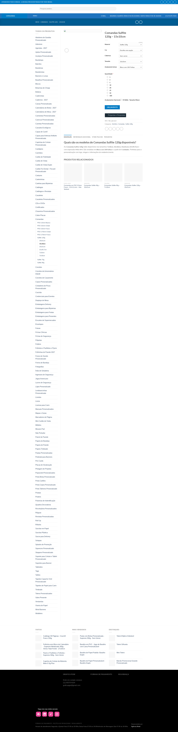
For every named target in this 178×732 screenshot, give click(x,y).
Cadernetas (39, 96)
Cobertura (108, 55)
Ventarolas (39, 601)
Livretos (38, 397)
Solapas (38, 540)
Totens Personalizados (43, 593)
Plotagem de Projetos (43, 469)
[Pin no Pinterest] (117, 128)
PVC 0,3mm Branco (43, 223)
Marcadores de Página (43, 417)
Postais (38, 493)
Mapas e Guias (40, 413)
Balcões (38, 64)
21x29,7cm (43, 249)
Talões (37, 575)
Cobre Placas (40, 215)
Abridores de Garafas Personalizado (43, 39)
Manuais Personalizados (44, 409)
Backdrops (39, 60)
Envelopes (39, 324)
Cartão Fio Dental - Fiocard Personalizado (45, 170)
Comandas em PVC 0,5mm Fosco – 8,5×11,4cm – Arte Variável (73, 187)
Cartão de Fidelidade (43, 157)
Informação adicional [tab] (82, 137)
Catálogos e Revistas (43, 191)
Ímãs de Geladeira (42, 371)
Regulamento (77, 723)
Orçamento (112, 107)
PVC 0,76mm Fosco (43, 234)
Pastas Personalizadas (43, 453)
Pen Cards (39, 461)
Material (107, 44)
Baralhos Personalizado (44, 80)
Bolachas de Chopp (42, 88)
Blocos (37, 84)
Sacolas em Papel (42, 528)
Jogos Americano (41, 379)
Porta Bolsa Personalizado (45, 477)
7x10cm (41, 252)
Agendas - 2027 (41, 48)
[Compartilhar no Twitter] (110, 128)
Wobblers (38, 613)
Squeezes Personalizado (44, 548)
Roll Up (38, 520)
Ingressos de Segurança (44, 375)
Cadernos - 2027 (41, 100)
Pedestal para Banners (43, 457)
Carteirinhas (39, 179)
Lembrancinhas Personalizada (41, 392)
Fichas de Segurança (43, 336)
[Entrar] (169, 8)
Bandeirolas (39, 72)
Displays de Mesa (42, 300)
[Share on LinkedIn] (121, 128)
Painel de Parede (41, 437)
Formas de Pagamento (43, 723)
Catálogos (39, 187)
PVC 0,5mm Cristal (43, 226)
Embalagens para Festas (44, 312)
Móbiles (38, 425)
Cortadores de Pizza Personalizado (42, 287)
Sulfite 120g (53, 22)
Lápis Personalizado (42, 387)
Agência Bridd (135, 726)
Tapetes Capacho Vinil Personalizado (43, 580)
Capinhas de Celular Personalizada (43, 143)
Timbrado (38, 589)
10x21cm (42, 240)
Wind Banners (40, 609)
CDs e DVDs (40, 203)
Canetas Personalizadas (44, 124)
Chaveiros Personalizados (45, 211)
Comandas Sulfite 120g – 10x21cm (132, 186)
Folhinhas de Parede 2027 (45, 352)
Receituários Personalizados (46, 509)
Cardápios (39, 149)
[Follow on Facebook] (161, 2)
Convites (38, 267)
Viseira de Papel (41, 605)
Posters (38, 497)
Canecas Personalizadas (44, 120)
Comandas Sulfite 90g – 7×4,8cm (112, 186)
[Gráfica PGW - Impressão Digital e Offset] (19, 8)
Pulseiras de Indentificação (45, 501)
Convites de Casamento (44, 278)
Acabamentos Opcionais (112, 100)
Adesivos (38, 44)
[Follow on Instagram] (164, 2)
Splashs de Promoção (43, 544)
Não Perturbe (40, 433)
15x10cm (62, 22)
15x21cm (42, 246)
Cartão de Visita (41, 161)
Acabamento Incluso (111, 67)
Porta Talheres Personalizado (46, 489)
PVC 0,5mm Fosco (43, 228)
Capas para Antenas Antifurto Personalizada (46, 137)
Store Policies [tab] (97, 137)
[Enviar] (114, 9)
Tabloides (39, 567)
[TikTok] (50, 714)
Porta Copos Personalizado (45, 485)
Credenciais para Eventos (44, 296)
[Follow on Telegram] (174, 2)
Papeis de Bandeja (42, 441)
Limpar (141, 42)
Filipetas (38, 340)
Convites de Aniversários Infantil (44, 272)
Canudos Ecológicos (43, 128)
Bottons (38, 92)
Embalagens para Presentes (45, 316)
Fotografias (39, 367)
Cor (106, 50)
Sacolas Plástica (41, 532)
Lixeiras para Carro (42, 405)
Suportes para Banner (43, 563)
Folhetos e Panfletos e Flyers (46, 348)
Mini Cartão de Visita (43, 421)
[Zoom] (67, 50)
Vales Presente (41, 597)
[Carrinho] (174, 8)
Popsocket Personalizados (45, 473)
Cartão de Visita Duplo (43, 165)
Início (37, 22)
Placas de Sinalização (43, 465)
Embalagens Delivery (43, 304)
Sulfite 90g (40, 262)
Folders (38, 344)
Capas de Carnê (41, 132)
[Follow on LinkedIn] (171, 2)
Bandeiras (39, 68)
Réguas (38, 513)
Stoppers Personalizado (44, 552)
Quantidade (109, 74)
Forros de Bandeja (42, 363)
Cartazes (38, 175)
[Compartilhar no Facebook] (106, 128)
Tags (37, 571)
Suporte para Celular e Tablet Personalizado (46, 558)
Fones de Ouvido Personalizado (41, 357)
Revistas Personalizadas (44, 516)
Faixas (37, 328)
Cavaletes (39, 195)
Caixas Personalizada (43, 104)
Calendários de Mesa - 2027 (45, 112)
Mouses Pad (40, 429)
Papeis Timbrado (41, 449)
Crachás (38, 292)
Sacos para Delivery (42, 536)
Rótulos (38, 525)
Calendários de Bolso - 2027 (45, 108)
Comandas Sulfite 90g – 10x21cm (92, 186)
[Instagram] (56, 714)
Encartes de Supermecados (45, 320)
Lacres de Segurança (43, 382)
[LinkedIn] (44, 714)
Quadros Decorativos (43, 505)
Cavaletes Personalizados (45, 199)
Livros (37, 401)
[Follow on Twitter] (168, 2)
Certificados (39, 207)
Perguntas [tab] (108, 137)
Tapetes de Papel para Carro (45, 585)
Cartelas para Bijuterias (44, 183)
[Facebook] (38, 714)
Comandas (44, 22)
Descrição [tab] (68, 137)
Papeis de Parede (42, 445)
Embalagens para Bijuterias (45, 308)
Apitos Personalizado (43, 52)
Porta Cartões (40, 481)
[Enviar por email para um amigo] (114, 128)
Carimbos (39, 153)
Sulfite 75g (40, 259)
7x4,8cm (42, 255)
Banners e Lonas (41, 76)
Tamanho (107, 61)
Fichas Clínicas (41, 332)
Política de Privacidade (62, 723)
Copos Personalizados (43, 282)
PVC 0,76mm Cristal (44, 231)
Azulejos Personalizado (44, 56)
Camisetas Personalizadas (45, 116)
